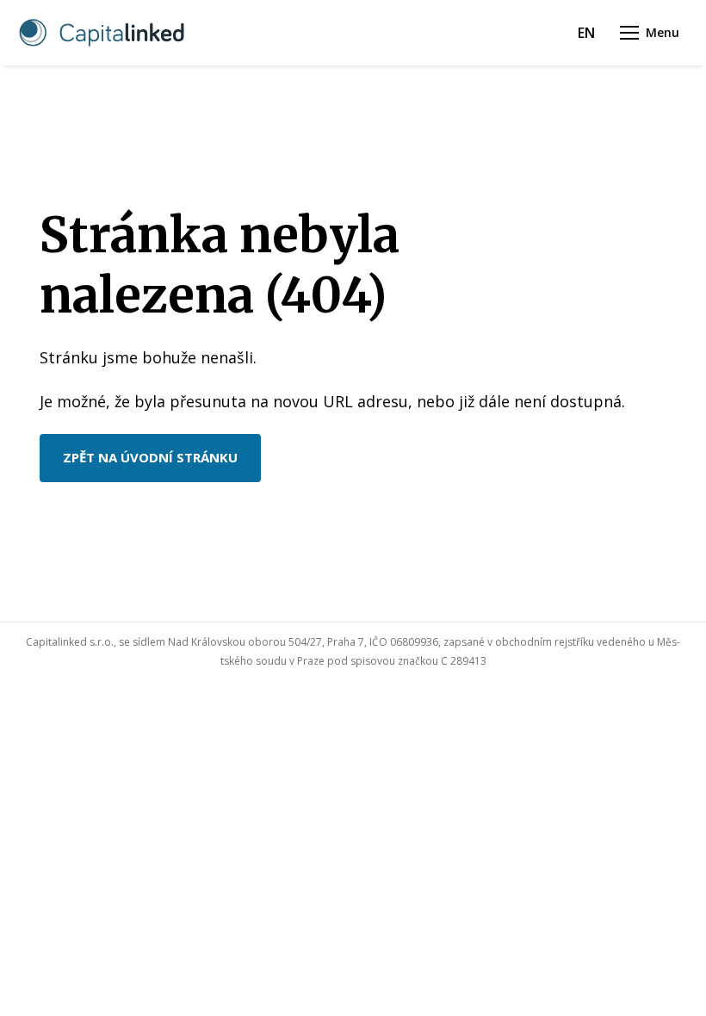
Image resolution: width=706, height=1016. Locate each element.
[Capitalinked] (101, 32)
